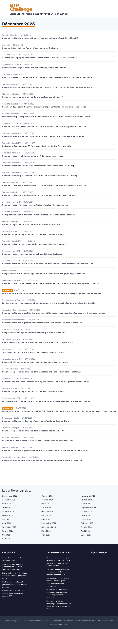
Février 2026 (7, 531)
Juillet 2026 (86, 535)
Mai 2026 (6, 535)
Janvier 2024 (47, 500)
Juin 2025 (45, 519)
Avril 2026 (85, 531)
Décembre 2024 (48, 511)
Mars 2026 (46, 531)
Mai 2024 (45, 504)
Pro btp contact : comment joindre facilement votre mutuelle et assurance (13, 566)
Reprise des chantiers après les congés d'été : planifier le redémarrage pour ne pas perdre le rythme (58, 562)
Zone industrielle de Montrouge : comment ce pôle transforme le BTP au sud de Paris (58, 605)
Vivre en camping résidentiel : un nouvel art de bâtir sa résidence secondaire (58, 571)
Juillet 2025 (86, 519)
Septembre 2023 (9, 496)
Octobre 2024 (8, 511)
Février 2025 (7, 515)
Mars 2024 (6, 504)
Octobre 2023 (47, 496)
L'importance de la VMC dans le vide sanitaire (14, 559)
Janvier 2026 (87, 527)
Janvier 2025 (87, 511)
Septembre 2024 (88, 508)
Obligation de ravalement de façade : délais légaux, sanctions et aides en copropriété (58, 582)
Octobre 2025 (87, 523)
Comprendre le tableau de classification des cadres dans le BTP (13, 593)
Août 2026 (7, 539)
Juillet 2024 (7, 508)
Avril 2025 (85, 515)
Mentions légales (12, 621)
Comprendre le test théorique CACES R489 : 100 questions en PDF (14, 575)
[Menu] (5, 9)
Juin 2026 (45, 535)
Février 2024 (86, 500)
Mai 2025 (6, 519)
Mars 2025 (46, 515)
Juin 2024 (85, 504)
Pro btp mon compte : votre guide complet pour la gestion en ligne (14, 584)
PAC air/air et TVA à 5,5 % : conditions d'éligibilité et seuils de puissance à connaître (57, 593)
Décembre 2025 (48, 527)
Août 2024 (46, 508)
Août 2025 (7, 523)
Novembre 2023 (88, 496)
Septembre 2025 (48, 523)
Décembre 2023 (9, 500)
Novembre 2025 (9, 527)
